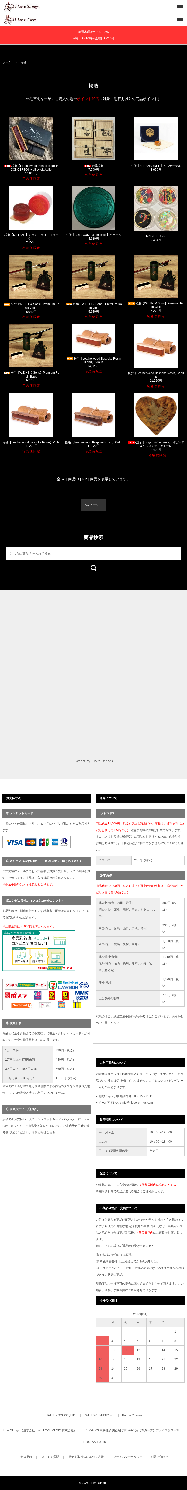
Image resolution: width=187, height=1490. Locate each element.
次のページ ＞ (93, 505)
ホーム (6, 62)
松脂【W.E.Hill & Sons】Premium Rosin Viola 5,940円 (97, 307)
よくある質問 (50, 1457)
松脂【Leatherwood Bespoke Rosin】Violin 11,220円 (156, 376)
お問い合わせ (159, 1457)
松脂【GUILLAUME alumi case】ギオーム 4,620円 (93, 237)
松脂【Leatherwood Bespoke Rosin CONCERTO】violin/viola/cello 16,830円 (35, 169)
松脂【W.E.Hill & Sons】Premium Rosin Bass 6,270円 (35, 376)
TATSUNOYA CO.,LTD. (61, 1415)
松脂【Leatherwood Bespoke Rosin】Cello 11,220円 (93, 444)
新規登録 (26, 1457)
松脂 (24, 62)
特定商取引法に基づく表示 (86, 1457)
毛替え (34, 99)
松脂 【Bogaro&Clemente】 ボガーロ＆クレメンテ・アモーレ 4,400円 (160, 446)
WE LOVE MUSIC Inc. (99, 1415)
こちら (50, 1132)
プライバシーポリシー (127, 1457)
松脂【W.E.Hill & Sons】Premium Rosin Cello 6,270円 (159, 307)
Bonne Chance (132, 1415)
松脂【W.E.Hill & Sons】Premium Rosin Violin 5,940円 (35, 307)
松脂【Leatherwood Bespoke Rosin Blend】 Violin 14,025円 (97, 362)
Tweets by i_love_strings (93, 761)
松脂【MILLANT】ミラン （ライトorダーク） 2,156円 (31, 238)
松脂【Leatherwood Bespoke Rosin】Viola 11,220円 (31, 444)
